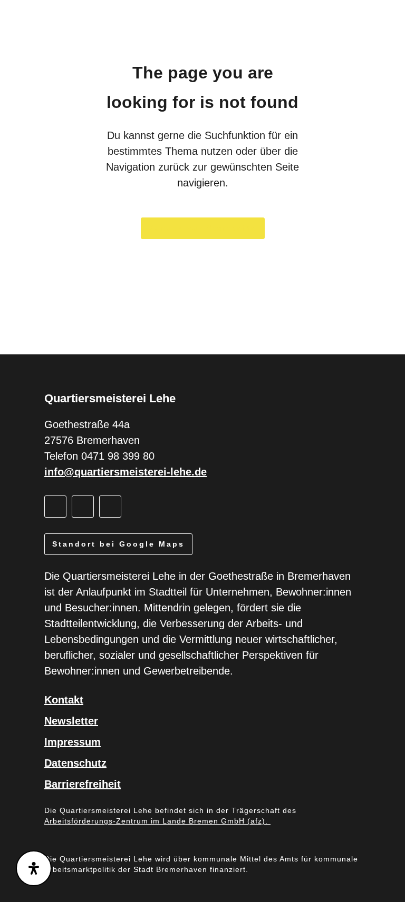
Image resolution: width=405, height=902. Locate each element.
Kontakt (63, 700)
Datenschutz (75, 763)
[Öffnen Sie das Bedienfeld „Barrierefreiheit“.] (34, 868)
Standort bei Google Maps (118, 544)
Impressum (72, 742)
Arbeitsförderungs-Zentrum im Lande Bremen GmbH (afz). (157, 821)
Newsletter (71, 721)
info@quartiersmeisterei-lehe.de (125, 472)
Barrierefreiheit (82, 784)
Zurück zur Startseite (203, 228)
